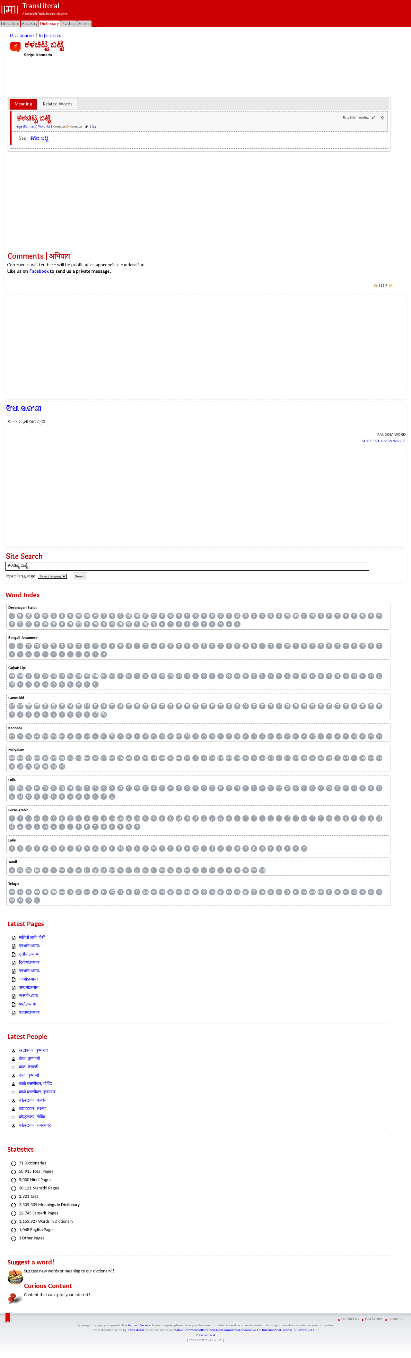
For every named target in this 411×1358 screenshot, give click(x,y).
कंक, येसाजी (28, 1067)
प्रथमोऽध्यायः (29, 946)
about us (396, 1319)
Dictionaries (22, 35)
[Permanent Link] (86, 126)
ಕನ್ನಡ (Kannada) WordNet (33, 126)
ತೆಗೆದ (34, 138)
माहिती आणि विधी (32, 937)
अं (28, 615)
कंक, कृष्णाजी (29, 1058)
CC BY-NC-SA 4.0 (306, 1330)
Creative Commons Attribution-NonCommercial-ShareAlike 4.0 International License (231, 1330)
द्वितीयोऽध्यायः (29, 962)
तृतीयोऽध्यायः (29, 954)
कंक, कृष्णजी (29, 1075)
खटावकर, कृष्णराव (33, 1050)
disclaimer (373, 1319)
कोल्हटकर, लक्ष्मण (33, 1108)
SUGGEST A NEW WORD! (384, 441)
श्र (78, 624)
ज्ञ (220, 615)
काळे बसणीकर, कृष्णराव (37, 1092)
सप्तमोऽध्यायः (29, 996)
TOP (383, 286)
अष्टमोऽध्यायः (29, 987)
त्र (295, 615)
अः (20, 615)
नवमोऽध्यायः (28, 979)
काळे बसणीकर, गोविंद (35, 1083)
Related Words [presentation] (58, 104)
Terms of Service (138, 1325)
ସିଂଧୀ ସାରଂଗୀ (23, 408)
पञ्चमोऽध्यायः (29, 1012)
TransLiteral (135, 1330)
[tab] (23, 104)
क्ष (162, 615)
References (50, 35)
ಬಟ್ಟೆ (44, 138)
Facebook (39, 271)
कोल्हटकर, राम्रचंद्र (35, 1125)
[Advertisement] (199, 76)
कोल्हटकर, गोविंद (32, 1117)
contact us (350, 1319)
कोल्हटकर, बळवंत (33, 1100)
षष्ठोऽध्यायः (27, 1004)
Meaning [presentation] (23, 104)
